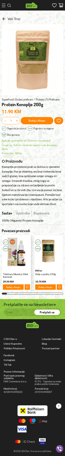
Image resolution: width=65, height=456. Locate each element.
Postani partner (51, 348)
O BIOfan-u (10, 339)
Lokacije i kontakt (51, 339)
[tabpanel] (32, 220)
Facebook (9, 355)
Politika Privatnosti (14, 348)
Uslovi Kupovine (13, 343)
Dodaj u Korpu (37, 120)
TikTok (8, 364)
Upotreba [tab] (23, 213)
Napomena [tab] (42, 213)
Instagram (9, 360)
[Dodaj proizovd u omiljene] (58, 120)
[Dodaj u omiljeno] (27, 287)
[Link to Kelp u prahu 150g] (48, 252)
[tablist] (26, 213)
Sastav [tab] (7, 213)
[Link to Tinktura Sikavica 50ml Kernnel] (16, 252)
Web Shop (14, 19)
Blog (44, 343)
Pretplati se (47, 312)
